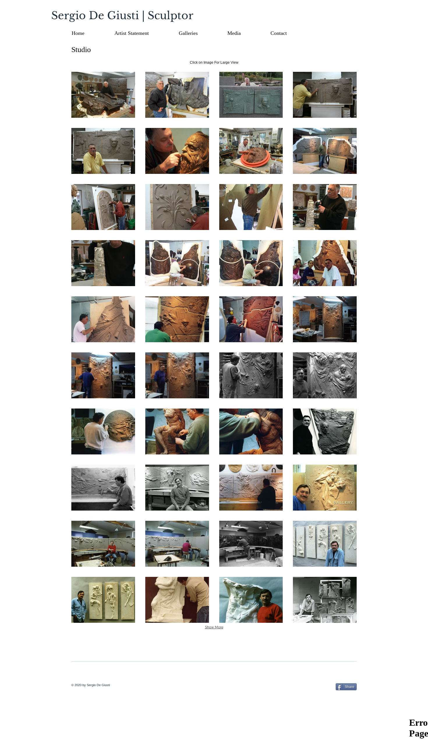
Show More (214, 627)
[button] (200, 33)
